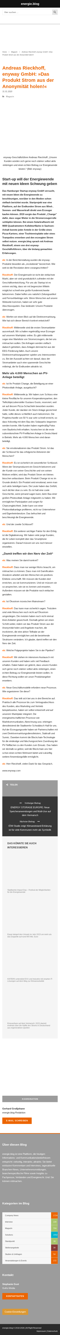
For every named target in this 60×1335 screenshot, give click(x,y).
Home (4, 52)
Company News (11, 1215)
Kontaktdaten (15, 1296)
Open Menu (54, 35)
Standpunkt (10, 1241)
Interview (9, 1222)
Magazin (14, 52)
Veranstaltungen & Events (16, 1261)
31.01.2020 (7, 91)
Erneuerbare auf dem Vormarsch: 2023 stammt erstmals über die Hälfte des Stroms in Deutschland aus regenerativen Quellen (28, 1025)
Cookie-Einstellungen (15, 1311)
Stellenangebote (12, 1248)
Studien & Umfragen (13, 1254)
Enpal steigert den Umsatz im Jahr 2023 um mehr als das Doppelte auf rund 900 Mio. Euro (29, 935)
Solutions (9, 1235)
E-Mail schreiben (17, 1121)
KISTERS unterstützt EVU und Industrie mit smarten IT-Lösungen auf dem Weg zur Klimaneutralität (30, 980)
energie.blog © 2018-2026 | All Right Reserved (21, 1328)
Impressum (41, 1331)
